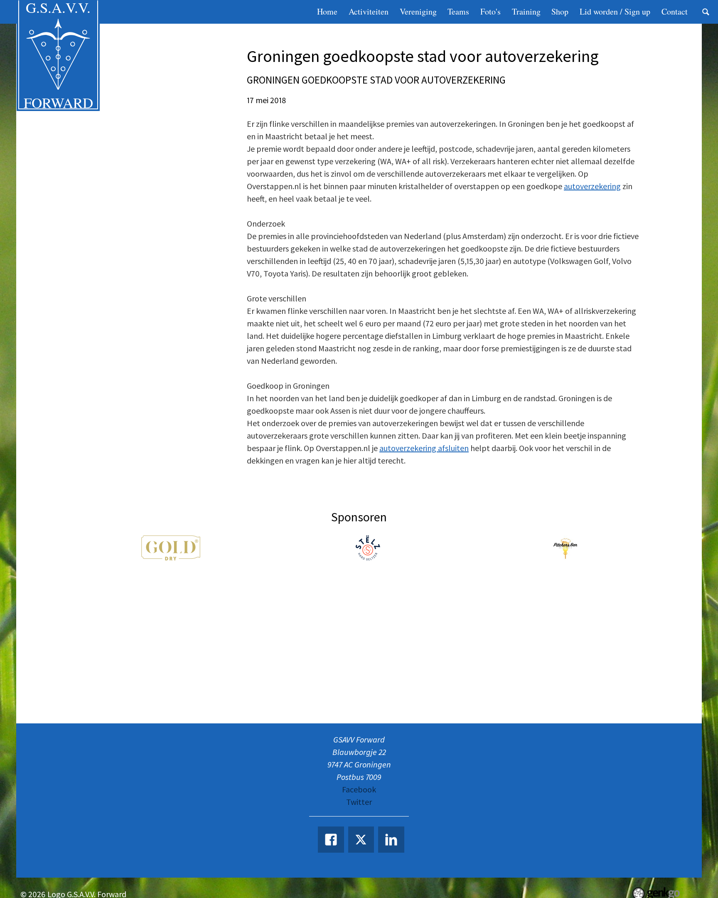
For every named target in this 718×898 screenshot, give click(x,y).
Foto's (490, 11)
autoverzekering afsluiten (424, 448)
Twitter (359, 802)
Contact (674, 11)
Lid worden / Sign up (615, 11)
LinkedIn (391, 839)
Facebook (359, 789)
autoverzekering (592, 186)
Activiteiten (369, 11)
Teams (458, 11)
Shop (559, 11)
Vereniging (418, 11)
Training (526, 11)
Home (327, 11)
